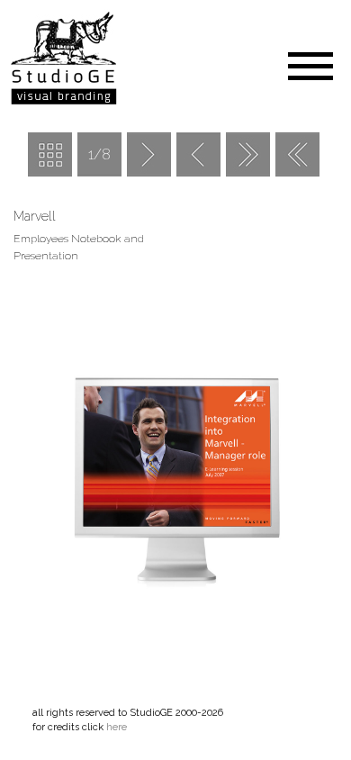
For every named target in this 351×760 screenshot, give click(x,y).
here (116, 727)
